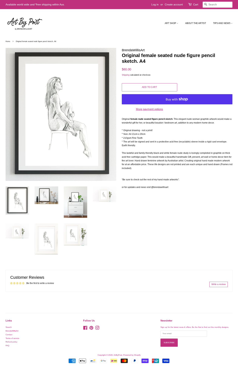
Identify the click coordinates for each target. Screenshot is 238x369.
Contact (9, 335)
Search (9, 327)
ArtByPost (118, 355)
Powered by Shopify (132, 355)
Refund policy (11, 342)
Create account (174, 4)
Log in (155, 4)
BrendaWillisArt (12, 331)
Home (8, 41)
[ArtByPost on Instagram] (97, 329)
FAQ (7, 345)
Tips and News (222, 23)
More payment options (149, 109)
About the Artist (195, 23)
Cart (195, 4)
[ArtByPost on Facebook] (85, 329)
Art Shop (171, 23)
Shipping (125, 75)
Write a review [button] (218, 284)
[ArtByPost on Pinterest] (91, 329)
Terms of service (12, 338)
